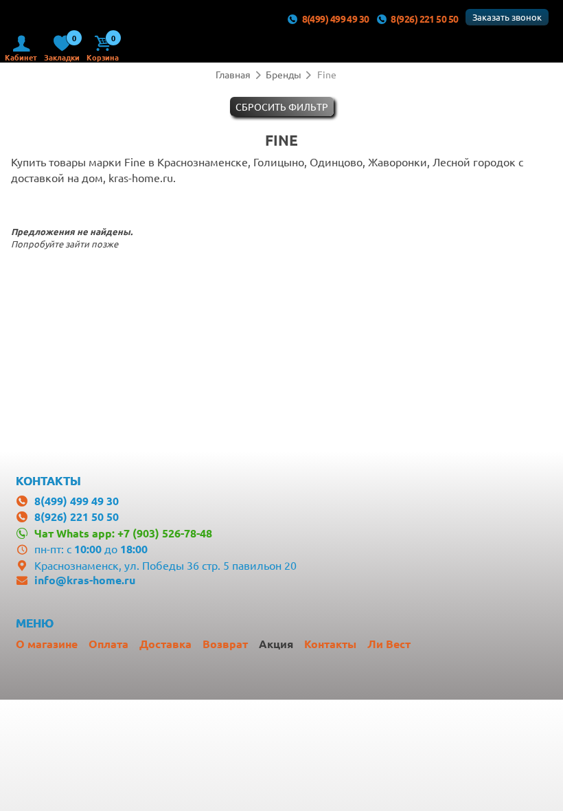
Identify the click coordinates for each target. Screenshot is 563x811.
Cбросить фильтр (281, 106)
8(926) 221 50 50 (424, 18)
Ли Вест (389, 643)
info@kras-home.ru (84, 580)
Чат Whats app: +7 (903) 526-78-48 (122, 533)
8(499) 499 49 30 (335, 18)
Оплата (108, 643)
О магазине (47, 643)
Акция (276, 643)
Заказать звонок (507, 17)
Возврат (225, 643)
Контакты (330, 643)
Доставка (165, 643)
